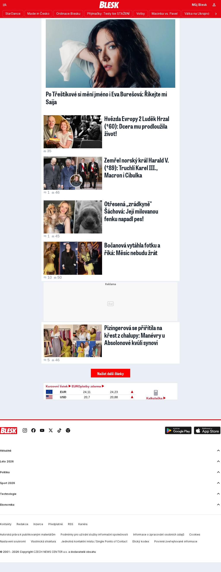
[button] (178, 430)
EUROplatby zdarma (87, 386)
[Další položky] (215, 13)
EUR (63, 392)
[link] (24, 430)
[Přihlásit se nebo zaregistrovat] (214, 5)
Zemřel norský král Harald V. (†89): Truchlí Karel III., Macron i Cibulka (136, 167)
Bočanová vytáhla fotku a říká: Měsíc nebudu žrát (132, 249)
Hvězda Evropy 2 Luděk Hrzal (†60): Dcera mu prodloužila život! (136, 126)
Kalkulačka (154, 398)
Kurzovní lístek (57, 386)
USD (63, 397)
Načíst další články (110, 373)
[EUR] (49, 392)
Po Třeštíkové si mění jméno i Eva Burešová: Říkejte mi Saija (106, 97)
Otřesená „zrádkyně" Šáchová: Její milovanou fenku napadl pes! (131, 211)
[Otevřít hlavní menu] (5, 5)
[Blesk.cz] (109, 4)
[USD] (49, 397)
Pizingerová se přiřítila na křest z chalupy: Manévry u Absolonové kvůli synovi (134, 335)
